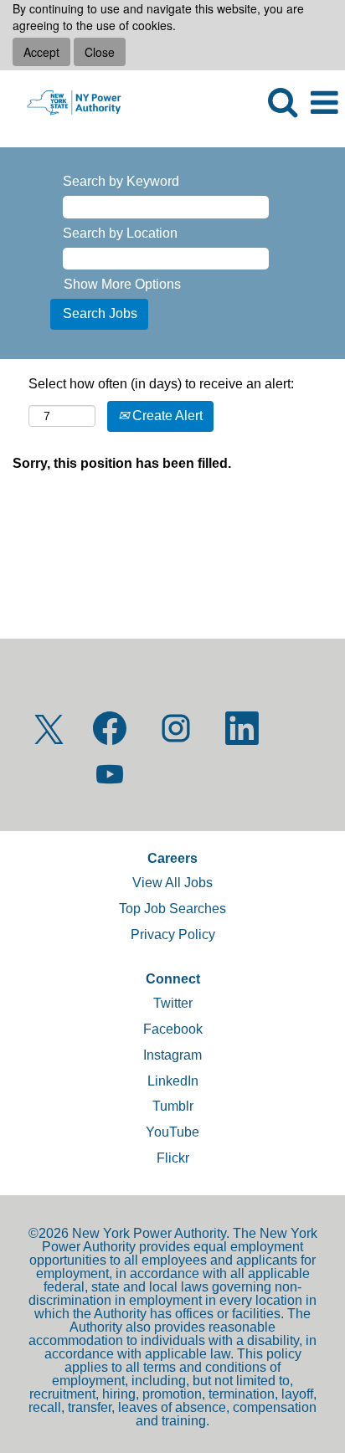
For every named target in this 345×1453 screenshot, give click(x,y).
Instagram (172, 1055)
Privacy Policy (173, 934)
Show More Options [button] (122, 284)
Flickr (173, 1158)
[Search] (282, 102)
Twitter (173, 1003)
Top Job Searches (172, 908)
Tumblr (172, 1106)
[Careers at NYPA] (67, 102)
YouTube (172, 1132)
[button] (324, 103)
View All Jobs (172, 882)
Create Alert (166, 415)
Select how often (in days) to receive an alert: (161, 384)
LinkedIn (172, 1081)
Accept (41, 52)
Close (100, 52)
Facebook (173, 1029)
